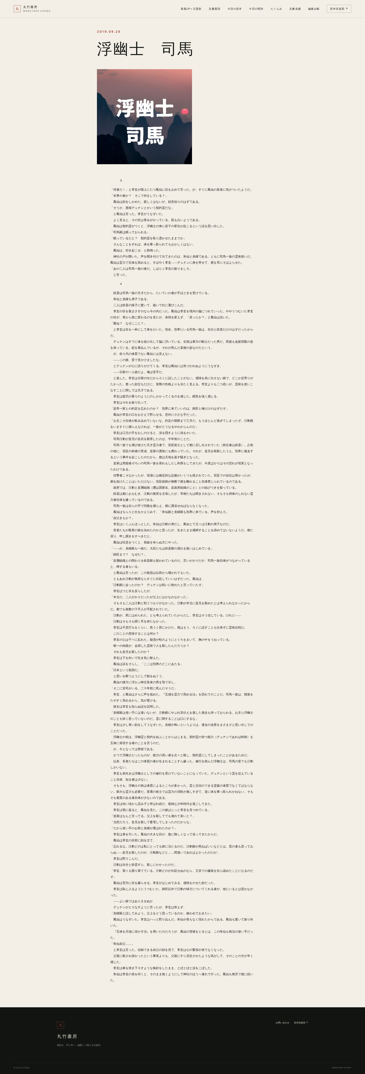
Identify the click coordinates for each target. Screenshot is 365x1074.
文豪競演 (214, 8)
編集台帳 (314, 8)
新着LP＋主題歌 (191, 8)
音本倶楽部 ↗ (339, 8)
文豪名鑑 (295, 8)
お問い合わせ (282, 1022)
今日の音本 (235, 8)
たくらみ (276, 8)
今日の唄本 (256, 8)
